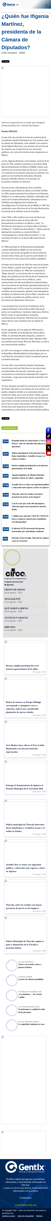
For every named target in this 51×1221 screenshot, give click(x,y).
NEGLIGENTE (12, 599)
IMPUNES (9, 627)
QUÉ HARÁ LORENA (16, 608)
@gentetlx (10, 585)
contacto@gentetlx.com (26, 1205)
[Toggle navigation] (46, 5)
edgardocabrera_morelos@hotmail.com (16, 578)
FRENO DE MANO (14, 589)
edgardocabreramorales (14, 582)
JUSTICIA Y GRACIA (16, 617)
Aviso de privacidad (26, 1216)
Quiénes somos (8, 1216)
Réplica (39, 1216)
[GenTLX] (25, 1172)
